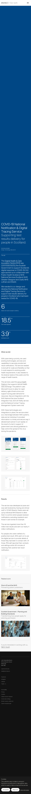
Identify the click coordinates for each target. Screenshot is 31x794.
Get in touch (5, 647)
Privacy (3, 692)
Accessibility (4, 689)
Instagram (3, 679)
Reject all (15, 790)
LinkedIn (3, 681)
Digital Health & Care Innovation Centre (11, 262)
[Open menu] (27, 3)
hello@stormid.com (5, 671)
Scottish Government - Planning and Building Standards (14, 613)
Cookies (3, 694)
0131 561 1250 (6, 669)
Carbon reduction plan (6, 703)
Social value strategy (6, 699)
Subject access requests (6, 696)
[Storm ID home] (4, 3)
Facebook (3, 677)
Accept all (5, 790)
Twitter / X (3, 684)
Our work (14, 3)
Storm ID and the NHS (9, 585)
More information (24, 790)
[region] (15, 785)
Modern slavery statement (7, 701)
